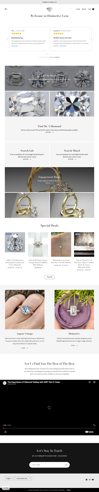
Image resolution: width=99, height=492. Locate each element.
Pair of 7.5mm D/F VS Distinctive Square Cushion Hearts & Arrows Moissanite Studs (84, 263)
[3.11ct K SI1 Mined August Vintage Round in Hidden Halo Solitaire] (38, 244)
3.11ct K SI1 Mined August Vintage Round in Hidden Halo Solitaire (38, 262)
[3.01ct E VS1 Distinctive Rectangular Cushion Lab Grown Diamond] (15, 244)
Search (84, 9)
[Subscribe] (67, 465)
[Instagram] (90, 480)
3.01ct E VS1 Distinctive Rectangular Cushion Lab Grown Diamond (15, 262)
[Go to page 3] (52, 54)
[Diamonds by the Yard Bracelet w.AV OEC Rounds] (61, 244)
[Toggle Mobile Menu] (7, 9)
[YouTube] (93, 480)
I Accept (68, 490)
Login (78, 9)
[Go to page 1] (47, 54)
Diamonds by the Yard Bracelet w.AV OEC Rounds (61, 261)
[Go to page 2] (49, 54)
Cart (89, 9)
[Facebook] (86, 480)
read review (15, 46)
